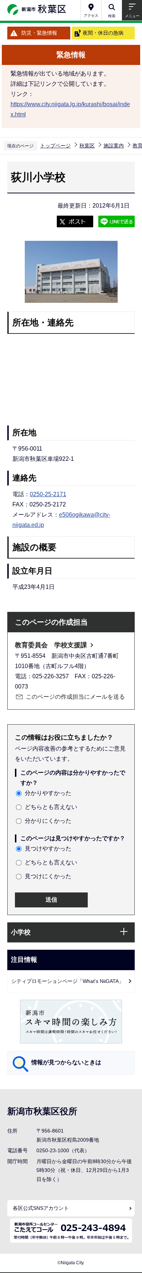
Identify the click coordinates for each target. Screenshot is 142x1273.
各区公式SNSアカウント (41, 1208)
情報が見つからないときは (66, 1062)
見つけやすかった (48, 848)
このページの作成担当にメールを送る (75, 697)
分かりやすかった (48, 793)
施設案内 (113, 145)
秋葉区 (87, 145)
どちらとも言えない (51, 807)
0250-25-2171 (48, 494)
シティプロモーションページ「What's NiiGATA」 (67, 981)
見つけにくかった (48, 876)
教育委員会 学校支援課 (51, 645)
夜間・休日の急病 (103, 33)
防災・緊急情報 (39, 33)
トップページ (55, 145)
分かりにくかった (48, 821)
